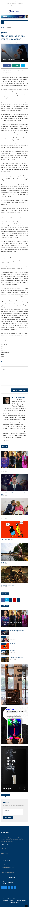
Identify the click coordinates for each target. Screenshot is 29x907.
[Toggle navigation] (2, 22)
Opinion (5, 619)
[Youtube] (16, 5)
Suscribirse (8, 817)
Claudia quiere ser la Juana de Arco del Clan (11, 470)
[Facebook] (9, 5)
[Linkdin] (18, 5)
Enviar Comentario (19, 390)
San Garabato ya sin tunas (7, 539)
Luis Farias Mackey (7, 42)
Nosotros (9, 3)
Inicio (2, 27)
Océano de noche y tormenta (7, 585)
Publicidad (14, 3)
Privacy (9, 905)
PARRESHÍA (4, 32)
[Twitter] (12, 5)
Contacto (20, 905)
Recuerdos (3, 562)
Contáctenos (20, 3)
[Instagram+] (14, 5)
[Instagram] (12, 887)
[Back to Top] (26, 906)
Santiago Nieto (4, 517)
